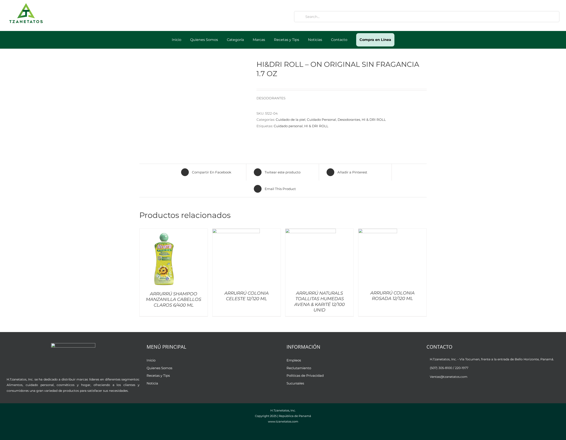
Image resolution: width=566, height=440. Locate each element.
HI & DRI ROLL (374, 119)
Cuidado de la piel (290, 119)
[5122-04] (194, 105)
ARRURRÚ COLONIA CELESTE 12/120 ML (246, 295)
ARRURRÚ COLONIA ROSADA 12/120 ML (392, 295)
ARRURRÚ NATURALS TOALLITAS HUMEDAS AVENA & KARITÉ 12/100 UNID (319, 301)
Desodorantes (349, 119)
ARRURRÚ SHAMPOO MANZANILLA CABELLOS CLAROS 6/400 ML (173, 299)
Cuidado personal (288, 126)
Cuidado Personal (321, 119)
